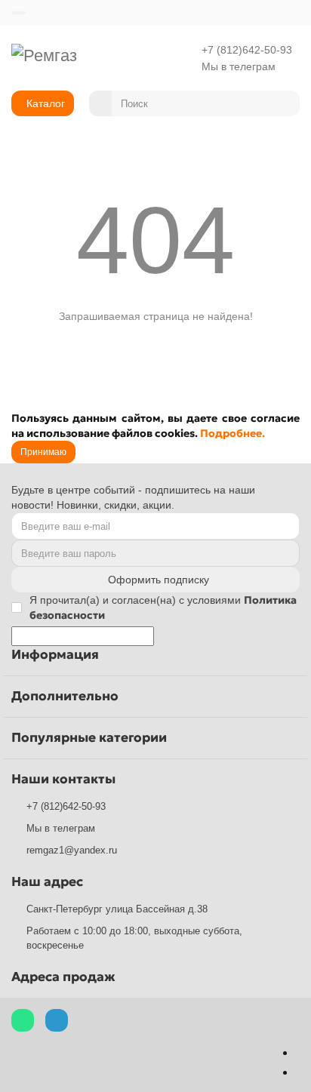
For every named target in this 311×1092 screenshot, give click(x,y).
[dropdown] (18, 12)
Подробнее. (232, 433)
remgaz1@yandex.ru (71, 850)
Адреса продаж (63, 977)
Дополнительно (65, 696)
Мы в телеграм (239, 66)
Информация (55, 655)
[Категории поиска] (100, 103)
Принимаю (43, 452)
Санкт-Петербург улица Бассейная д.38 (117, 909)
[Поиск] (284, 103)
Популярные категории (89, 738)
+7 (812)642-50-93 (247, 50)
